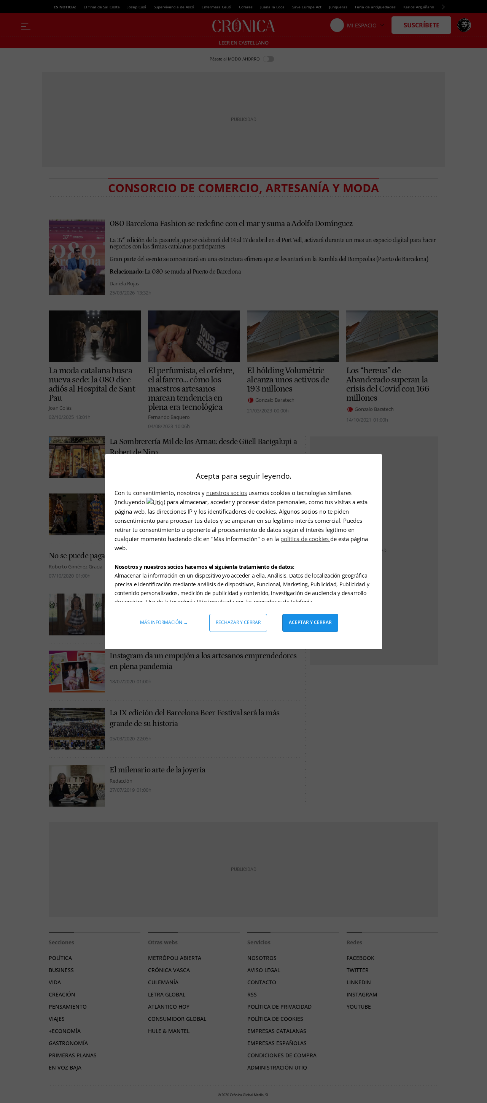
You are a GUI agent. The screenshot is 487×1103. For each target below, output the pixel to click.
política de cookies (305, 539)
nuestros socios (226, 493)
